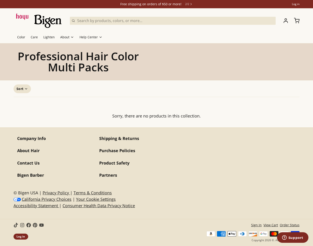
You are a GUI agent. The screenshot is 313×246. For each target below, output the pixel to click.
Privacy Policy (56, 193)
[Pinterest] (35, 225)
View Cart (271, 225)
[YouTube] (41, 225)
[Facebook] (28, 225)
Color (21, 37)
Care (34, 37)
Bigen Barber (30, 175)
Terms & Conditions (93, 193)
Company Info (31, 138)
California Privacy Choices (46, 199)
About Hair (28, 150)
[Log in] (283, 20)
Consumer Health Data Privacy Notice (99, 205)
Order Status (289, 225)
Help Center (89, 37)
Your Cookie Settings (96, 199)
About (64, 37)
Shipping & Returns (119, 138)
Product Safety (114, 163)
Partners (108, 175)
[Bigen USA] (39, 20)
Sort (19, 89)
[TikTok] (16, 225)
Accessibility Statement (36, 205)
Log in (295, 4)
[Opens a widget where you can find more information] (292, 238)
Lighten (49, 37)
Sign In (256, 225)
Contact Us (28, 163)
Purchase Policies (117, 150)
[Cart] (294, 20)
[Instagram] (22, 225)
